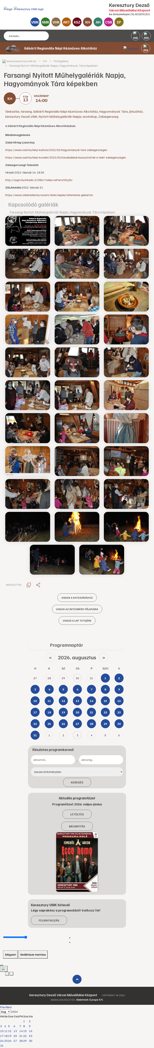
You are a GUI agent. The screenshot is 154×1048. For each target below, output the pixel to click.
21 (21, 1036)
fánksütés (12, 111)
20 (15, 1036)
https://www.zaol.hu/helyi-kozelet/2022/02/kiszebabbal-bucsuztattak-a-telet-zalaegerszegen (65, 157)
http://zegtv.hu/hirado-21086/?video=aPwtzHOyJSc (38, 180)
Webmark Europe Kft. (89, 999)
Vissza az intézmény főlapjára (77, 609)
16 (30, 1031)
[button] (145, 48)
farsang (26, 111)
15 (25, 1031)
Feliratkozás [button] (49, 920)
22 (25, 1036)
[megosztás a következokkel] (38, 584)
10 (2, 1031)
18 (6, 1036)
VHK (56, 22)
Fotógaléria (61, 61)
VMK (35, 22)
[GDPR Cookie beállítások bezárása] (1, 965)
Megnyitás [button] (77, 826)
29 (25, 1041)
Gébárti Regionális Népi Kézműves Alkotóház (65, 111)
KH (87, 22)
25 (6, 1041)
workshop (90, 116)
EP (119, 22)
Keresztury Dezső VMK (21, 116)
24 (2, 1041)
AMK (45, 22)
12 (9, 1031)
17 (2, 1036)
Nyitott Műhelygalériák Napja (60, 116)
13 (15, 1031)
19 (9, 1036)
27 (15, 1041)
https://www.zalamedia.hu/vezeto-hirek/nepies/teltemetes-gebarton (49, 195)
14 (21, 1031)
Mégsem (10, 954)
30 (30, 1041)
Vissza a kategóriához (77, 597)
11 (6, 1031)
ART (66, 22)
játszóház (136, 111)
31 (2, 1045)
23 (30, 1036)
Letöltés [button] (77, 814)
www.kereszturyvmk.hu (21, 61)
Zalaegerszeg (108, 116)
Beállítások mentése (33, 954)
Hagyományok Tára (113, 111)
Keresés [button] (77, 782)
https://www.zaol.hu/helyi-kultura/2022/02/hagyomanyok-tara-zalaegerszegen (56, 150)
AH (98, 22)
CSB (108, 22)
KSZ (77, 22)
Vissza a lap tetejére (77, 620)
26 (9, 1041)
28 (21, 1041)
